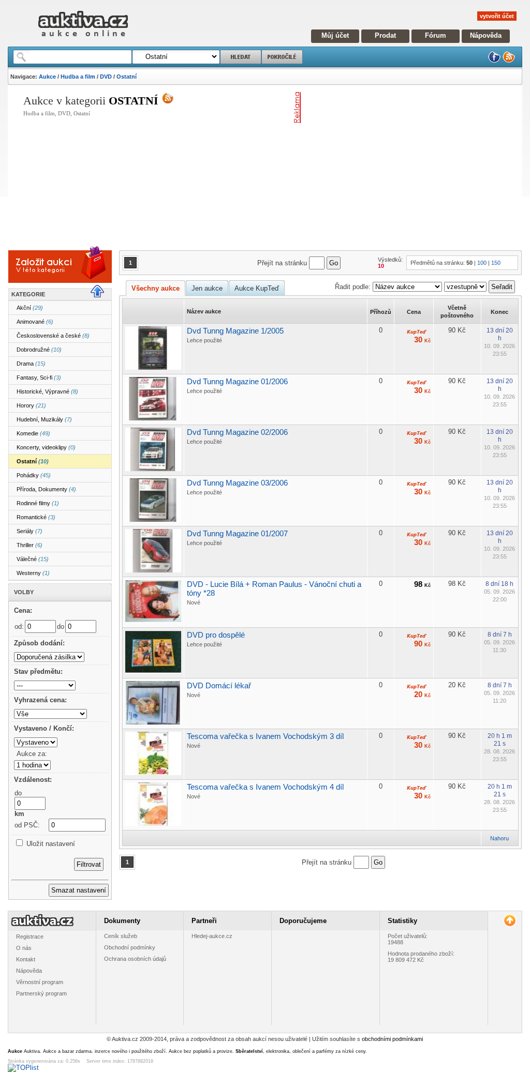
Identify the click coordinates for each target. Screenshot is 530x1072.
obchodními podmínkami (392, 1039)
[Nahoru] (510, 921)
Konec (499, 312)
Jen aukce (207, 288)
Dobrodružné (39, 349)
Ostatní (126, 76)
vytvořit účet (497, 16)
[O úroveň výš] (101, 295)
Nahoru (499, 838)
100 (482, 263)
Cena (414, 312)
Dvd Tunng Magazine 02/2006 (237, 432)
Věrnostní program (39, 982)
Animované (35, 322)
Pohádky (34, 475)
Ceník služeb (120, 936)
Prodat (385, 35)
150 (495, 263)
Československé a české (53, 336)
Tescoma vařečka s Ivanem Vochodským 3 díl (265, 736)
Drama (31, 363)
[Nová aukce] (44, 274)
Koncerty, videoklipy (46, 447)
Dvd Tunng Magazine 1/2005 (235, 330)
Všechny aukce (155, 288)
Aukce (47, 76)
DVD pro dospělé (216, 634)
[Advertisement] (417, 164)
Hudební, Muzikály (44, 419)
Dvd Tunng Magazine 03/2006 (237, 482)
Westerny (33, 573)
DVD (106, 76)
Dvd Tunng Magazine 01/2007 (237, 533)
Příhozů (380, 312)
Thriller (29, 545)
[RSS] (509, 61)
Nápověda (486, 35)
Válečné (33, 559)
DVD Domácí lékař (219, 685)
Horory (31, 405)
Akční (30, 308)
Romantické (36, 517)
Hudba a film (78, 76)
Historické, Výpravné (47, 391)
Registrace (29, 936)
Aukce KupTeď (256, 288)
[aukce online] (83, 39)
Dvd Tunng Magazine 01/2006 (237, 381)
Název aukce (204, 311)
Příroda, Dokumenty (46, 489)
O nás (24, 948)
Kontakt (25, 959)
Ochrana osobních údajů (135, 959)
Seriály (29, 531)
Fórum (435, 35)
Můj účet (335, 35)
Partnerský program (41, 993)
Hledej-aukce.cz (212, 936)
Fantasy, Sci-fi (39, 377)
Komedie (33, 433)
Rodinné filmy (38, 503)
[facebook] (494, 61)
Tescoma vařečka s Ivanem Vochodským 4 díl (265, 786)
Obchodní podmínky (129, 947)
